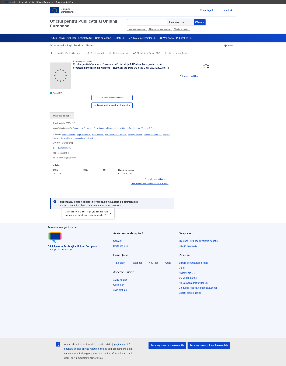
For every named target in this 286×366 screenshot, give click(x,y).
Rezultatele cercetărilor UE (142, 38)
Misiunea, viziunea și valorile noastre (198, 241)
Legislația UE (85, 38)
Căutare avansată (137, 29)
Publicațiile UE (184, 38)
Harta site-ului (120, 246)
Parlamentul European (82, 128)
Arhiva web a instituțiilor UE (193, 283)
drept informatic (84, 135)
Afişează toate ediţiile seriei (156, 179)
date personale (68, 135)
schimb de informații (153, 135)
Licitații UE (119, 38)
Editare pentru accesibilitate (193, 263)
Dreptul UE (57, 93)
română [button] (228, 10)
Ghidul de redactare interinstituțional (198, 288)
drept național (98, 135)
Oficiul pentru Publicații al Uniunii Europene (83, 23)
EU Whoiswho (166, 38)
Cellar (182, 268)
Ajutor (230, 45)
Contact (117, 241)
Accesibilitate (120, 289)
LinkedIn (120, 263)
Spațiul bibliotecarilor (190, 293)
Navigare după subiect (159, 29)
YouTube (153, 263)
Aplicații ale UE (187, 273)
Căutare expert (181, 29)
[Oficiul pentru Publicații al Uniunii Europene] (62, 10)
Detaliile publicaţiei (62, 116)
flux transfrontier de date (116, 135)
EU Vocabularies (188, 278)
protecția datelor (135, 135)
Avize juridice (120, 280)
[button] (110, 213)
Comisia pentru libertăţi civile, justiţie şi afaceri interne (117, 128)
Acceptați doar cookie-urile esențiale (209, 345)
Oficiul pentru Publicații (63, 38)
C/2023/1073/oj (64, 148)
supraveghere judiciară (83, 138)
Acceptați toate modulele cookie (167, 345)
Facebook (137, 263)
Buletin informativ (188, 246)
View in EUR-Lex (191, 76)
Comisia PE (147, 128)
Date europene (103, 38)
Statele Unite (66, 138)
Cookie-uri (118, 285)
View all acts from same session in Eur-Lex (149, 184)
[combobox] (147, 22)
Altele (168, 263)
